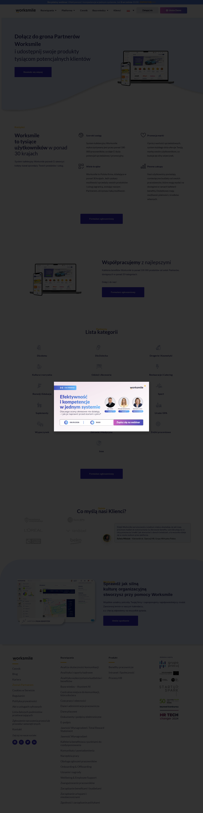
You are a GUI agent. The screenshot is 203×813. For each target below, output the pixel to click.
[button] (145, 386)
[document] (101, 406)
